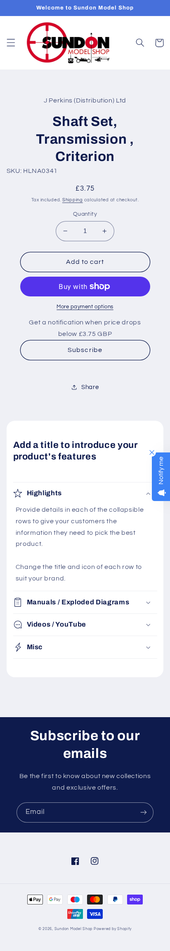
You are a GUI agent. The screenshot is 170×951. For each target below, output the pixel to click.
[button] (10, 42)
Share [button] (90, 387)
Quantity (85, 214)
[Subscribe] (143, 812)
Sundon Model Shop (73, 929)
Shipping (72, 200)
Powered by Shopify (113, 929)
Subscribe (85, 350)
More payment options (85, 307)
